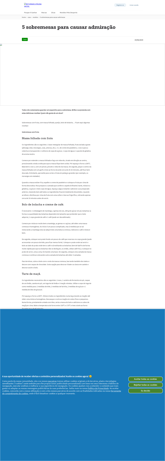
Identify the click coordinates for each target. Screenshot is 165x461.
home (24, 17)
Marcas (44, 12)
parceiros (52, 381)
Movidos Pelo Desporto (68, 12)
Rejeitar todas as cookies (145, 385)
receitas (35, 17)
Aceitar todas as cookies (145, 379)
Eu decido (145, 390)
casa (29, 17)
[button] (120, 5)
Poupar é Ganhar (30, 12)
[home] (33, 5)
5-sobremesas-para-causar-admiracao (52, 17)
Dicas (53, 12)
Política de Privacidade (98, 388)
